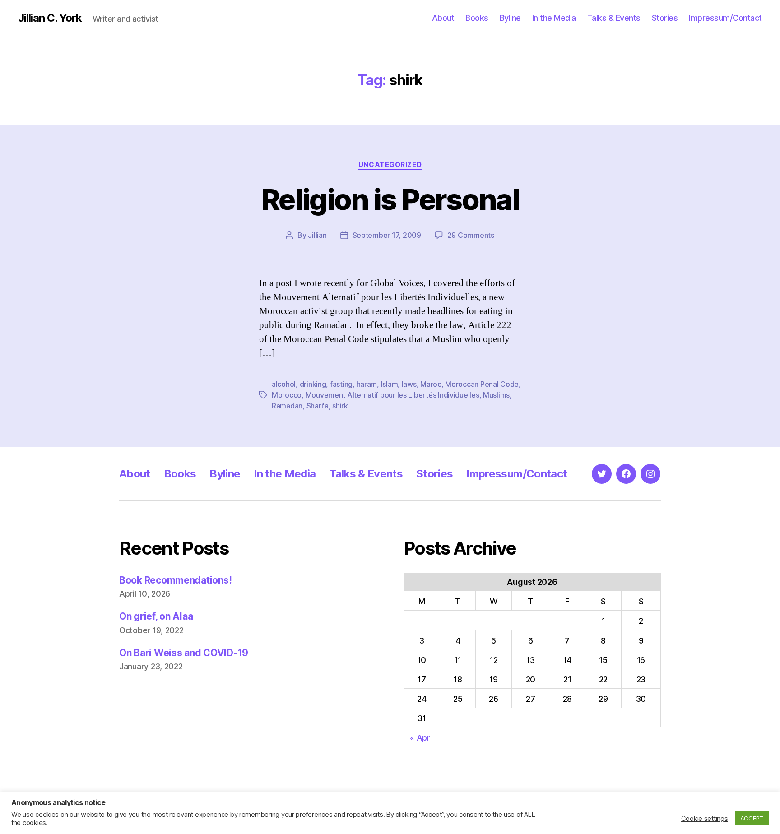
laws (409, 384)
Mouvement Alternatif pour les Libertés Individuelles (392, 394)
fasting (341, 384)
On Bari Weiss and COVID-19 (183, 652)
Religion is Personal (390, 199)
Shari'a (317, 405)
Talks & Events (614, 18)
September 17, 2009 (387, 235)
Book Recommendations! (175, 580)
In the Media (554, 18)
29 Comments (470, 235)
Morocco (287, 394)
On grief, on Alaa (156, 616)
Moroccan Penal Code (482, 384)
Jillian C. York (50, 18)
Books (476, 18)
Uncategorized (390, 165)
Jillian (317, 235)
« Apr (420, 737)
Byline (510, 18)
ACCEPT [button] (751, 818)
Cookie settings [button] (704, 819)
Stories (665, 18)
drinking (313, 384)
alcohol (284, 384)
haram (367, 384)
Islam (389, 384)
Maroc (430, 384)
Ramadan (287, 405)
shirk (340, 405)
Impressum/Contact (725, 18)
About (443, 18)
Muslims (496, 394)
